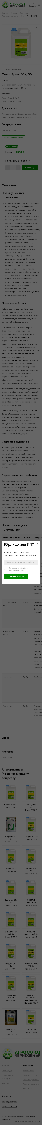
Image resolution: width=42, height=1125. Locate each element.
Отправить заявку (16, 577)
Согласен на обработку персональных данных (18, 569)
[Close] (37, 543)
